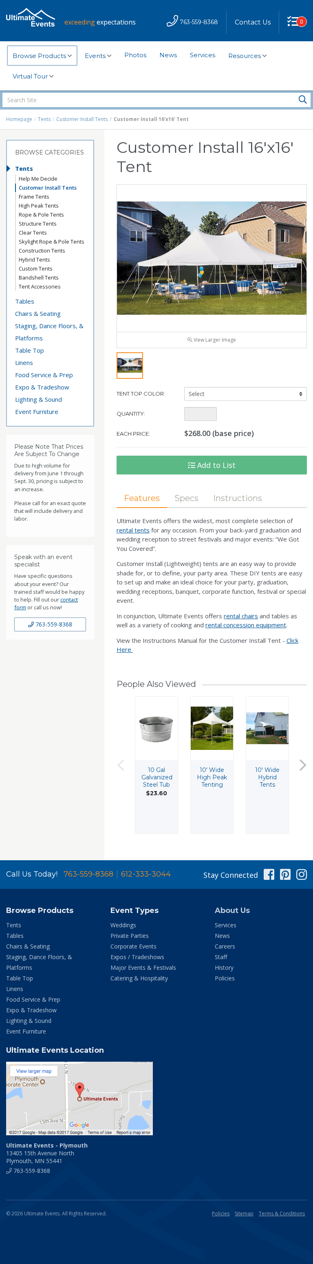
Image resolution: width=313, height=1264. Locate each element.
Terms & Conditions (282, 1213)
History (224, 967)
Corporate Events (133, 946)
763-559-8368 (53, 624)
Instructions (237, 498)
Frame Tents (34, 196)
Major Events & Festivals (143, 967)
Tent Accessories (40, 286)
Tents (44, 119)
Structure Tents (38, 223)
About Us (232, 910)
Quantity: (131, 413)
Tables (24, 301)
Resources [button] (245, 56)
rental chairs (241, 616)
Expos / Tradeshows (137, 957)
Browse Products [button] (40, 56)
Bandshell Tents (39, 277)
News (168, 55)
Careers (225, 946)
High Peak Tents (39, 205)
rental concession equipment (245, 625)
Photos (135, 55)
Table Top (29, 350)
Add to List (215, 465)
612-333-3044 (146, 874)
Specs (186, 498)
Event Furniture (36, 411)
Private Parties (129, 936)
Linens (24, 362)
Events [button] (96, 56)
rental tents (133, 530)
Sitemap (244, 1213)
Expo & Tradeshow (42, 387)
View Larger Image (214, 339)
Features (142, 498)
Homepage (19, 119)
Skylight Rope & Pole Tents (51, 241)
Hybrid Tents (34, 259)
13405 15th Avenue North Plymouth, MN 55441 (47, 1153)
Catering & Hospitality (139, 978)
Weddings (123, 925)
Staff (221, 957)
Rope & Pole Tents (41, 214)
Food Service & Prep (44, 375)
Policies (225, 978)
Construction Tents (42, 250)
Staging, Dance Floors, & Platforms (49, 332)
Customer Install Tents (82, 119)
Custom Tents (36, 268)
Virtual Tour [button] (31, 76)
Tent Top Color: (141, 393)
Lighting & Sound (38, 399)
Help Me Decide (38, 178)
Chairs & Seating (38, 313)
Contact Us (253, 22)
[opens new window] (156, 1098)
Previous (121, 765)
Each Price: (133, 433)
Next (303, 765)
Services (202, 55)
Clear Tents (33, 232)
